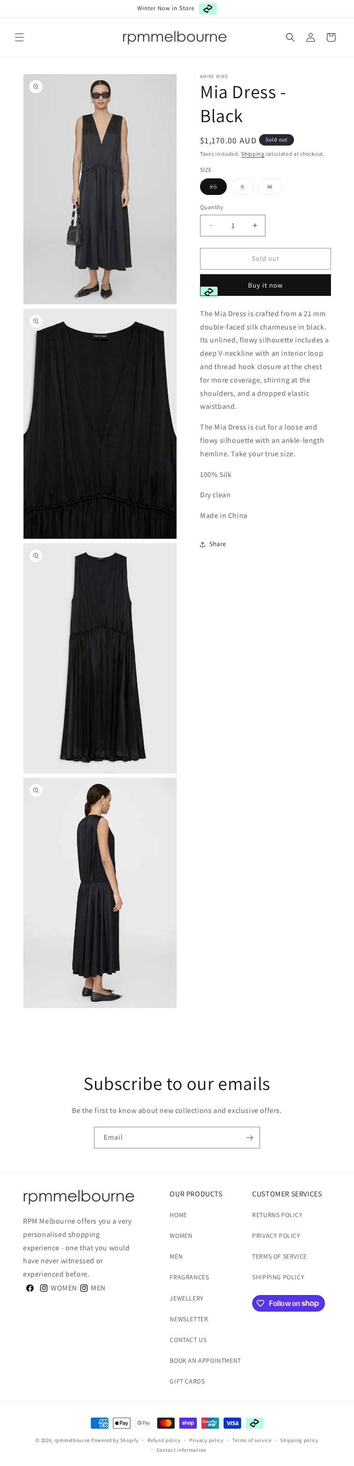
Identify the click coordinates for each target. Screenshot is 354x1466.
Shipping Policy (278, 1277)
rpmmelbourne (72, 1440)
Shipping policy (299, 1440)
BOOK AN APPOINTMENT (205, 1360)
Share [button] (217, 544)
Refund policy (164, 1440)
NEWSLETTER (189, 1319)
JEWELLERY (186, 1298)
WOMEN (181, 1235)
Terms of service (251, 1440)
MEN (176, 1256)
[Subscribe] (249, 1137)
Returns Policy (277, 1215)
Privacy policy (206, 1440)
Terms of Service (279, 1256)
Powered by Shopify (115, 1440)
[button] (19, 37)
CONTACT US (188, 1340)
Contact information (181, 1450)
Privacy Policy (276, 1235)
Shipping (253, 153)
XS (218, 188)
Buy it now (265, 285)
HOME (178, 1215)
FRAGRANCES (189, 1277)
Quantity (211, 207)
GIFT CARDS (187, 1381)
